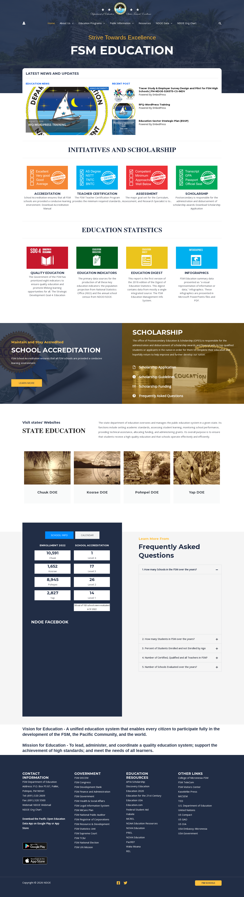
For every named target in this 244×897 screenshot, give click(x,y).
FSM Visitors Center (189, 787)
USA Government (188, 833)
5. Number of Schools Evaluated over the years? (169, 666)
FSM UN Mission (83, 847)
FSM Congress (82, 782)
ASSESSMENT (147, 194)
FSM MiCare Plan (83, 810)
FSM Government (84, 796)
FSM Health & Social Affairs (89, 801)
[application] (72, 23)
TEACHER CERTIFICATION (97, 194)
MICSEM (183, 796)
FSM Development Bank (88, 787)
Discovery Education (137, 786)
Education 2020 (135, 791)
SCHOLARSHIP (196, 194)
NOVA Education (135, 828)
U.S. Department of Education (195, 805)
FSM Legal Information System (91, 805)
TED (180, 801)
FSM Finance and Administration (92, 791)
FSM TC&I (80, 838)
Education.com (134, 805)
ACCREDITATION (47, 194)
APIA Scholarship (135, 781)
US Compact (185, 814)
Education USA (134, 800)
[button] (29, 111)
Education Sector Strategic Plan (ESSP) (163, 120)
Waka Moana (133, 846)
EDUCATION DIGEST (147, 273)
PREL (129, 832)
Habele (130, 814)
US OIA (182, 824)
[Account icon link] (23, 23)
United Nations (186, 810)
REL (128, 851)
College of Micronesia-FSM (193, 777)
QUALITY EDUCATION (47, 273)
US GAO (182, 819)
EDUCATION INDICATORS (97, 273)
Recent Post (121, 83)
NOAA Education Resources (142, 823)
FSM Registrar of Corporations (91, 819)
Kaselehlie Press (187, 791)
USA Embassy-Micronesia (192, 828)
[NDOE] (120, 8)
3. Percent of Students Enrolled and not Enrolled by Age (174, 648)
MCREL (130, 818)
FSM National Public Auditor (89, 814)
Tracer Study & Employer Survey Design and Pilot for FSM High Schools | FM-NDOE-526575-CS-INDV (178, 90)
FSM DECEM (81, 777)
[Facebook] (118, 883)
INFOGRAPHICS (197, 273)
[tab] (59, 535)
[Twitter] (125, 883)
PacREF (130, 842)
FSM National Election (86, 842)
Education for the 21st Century (143, 795)
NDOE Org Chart (31, 809)
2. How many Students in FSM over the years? (168, 639)
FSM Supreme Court (85, 833)
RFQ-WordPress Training (154, 104)
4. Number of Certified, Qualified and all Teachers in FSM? (174, 657)
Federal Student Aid (137, 809)
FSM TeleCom (186, 782)
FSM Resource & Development (92, 824)
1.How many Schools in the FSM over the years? (169, 569)
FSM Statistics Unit (85, 828)
